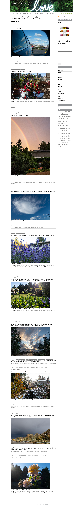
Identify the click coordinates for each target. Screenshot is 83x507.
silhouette (65, 136)
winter (66, 144)
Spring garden (15, 277)
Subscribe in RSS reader (63, 16)
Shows (36, 13)
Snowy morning (15, 369)
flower (69, 116)
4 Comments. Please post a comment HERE (18, 63)
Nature (36, 182)
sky (69, 136)
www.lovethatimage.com (40, 274)
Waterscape (60, 98)
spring (59, 138)
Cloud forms (14, 189)
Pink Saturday (40, 182)
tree (67, 140)
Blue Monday (27, 58)
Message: (59, 53)
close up (64, 114)
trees (69, 141)
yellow (60, 147)
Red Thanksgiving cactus (18, 69)
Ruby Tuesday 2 (32, 101)
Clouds (60, 116)
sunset (59, 140)
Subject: (59, 50)
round (64, 133)
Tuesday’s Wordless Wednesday (36, 58)
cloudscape (64, 116)
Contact (52, 13)
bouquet (59, 114)
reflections (67, 130)
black (62, 111)
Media (46, 13)
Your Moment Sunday (33, 266)
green (59, 121)
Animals (59, 68)
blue (64, 111)
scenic (68, 133)
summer (63, 138)
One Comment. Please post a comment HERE (18, 363)
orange (65, 125)
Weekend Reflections (26, 60)
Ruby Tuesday (44, 182)
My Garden (33, 182)
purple (59, 130)
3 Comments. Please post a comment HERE (18, 182)
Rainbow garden (15, 113)
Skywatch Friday (31, 63)
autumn (59, 111)
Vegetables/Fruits (61, 95)
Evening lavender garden (18, 233)
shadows (61, 136)
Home (12, 13)
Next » (34, 500)
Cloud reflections (16, 26)
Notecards (25, 13)
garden (66, 119)
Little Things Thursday (15, 102)
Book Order (18, 13)
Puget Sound (68, 128)
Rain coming (14, 413)
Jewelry (31, 13)
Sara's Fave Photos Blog (66, 13)
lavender (60, 123)
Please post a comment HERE (16, 406)
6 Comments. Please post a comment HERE (18, 227)
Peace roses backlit (16, 457)
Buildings (60, 72)
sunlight (68, 138)
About (41, 13)
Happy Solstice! (15, 322)
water (59, 144)
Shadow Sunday (42, 406)
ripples (59, 133)
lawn (63, 123)
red (63, 131)
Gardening (60, 75)
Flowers (26, 182)
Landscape (27, 63)
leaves (65, 123)
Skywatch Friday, (18, 60)
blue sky (67, 111)
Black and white (61, 70)
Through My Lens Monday (20, 58)
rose (62, 133)
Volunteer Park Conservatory (64, 142)
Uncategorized (61, 93)
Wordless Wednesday (46, 58)
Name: (59, 45)
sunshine (63, 141)
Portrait (59, 84)
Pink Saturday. (17, 179)
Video (59, 96)
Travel (59, 91)
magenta (60, 125)
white (63, 144)
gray (70, 119)
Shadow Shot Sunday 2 (33, 102)
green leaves (66, 121)
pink (64, 128)
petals (60, 128)
